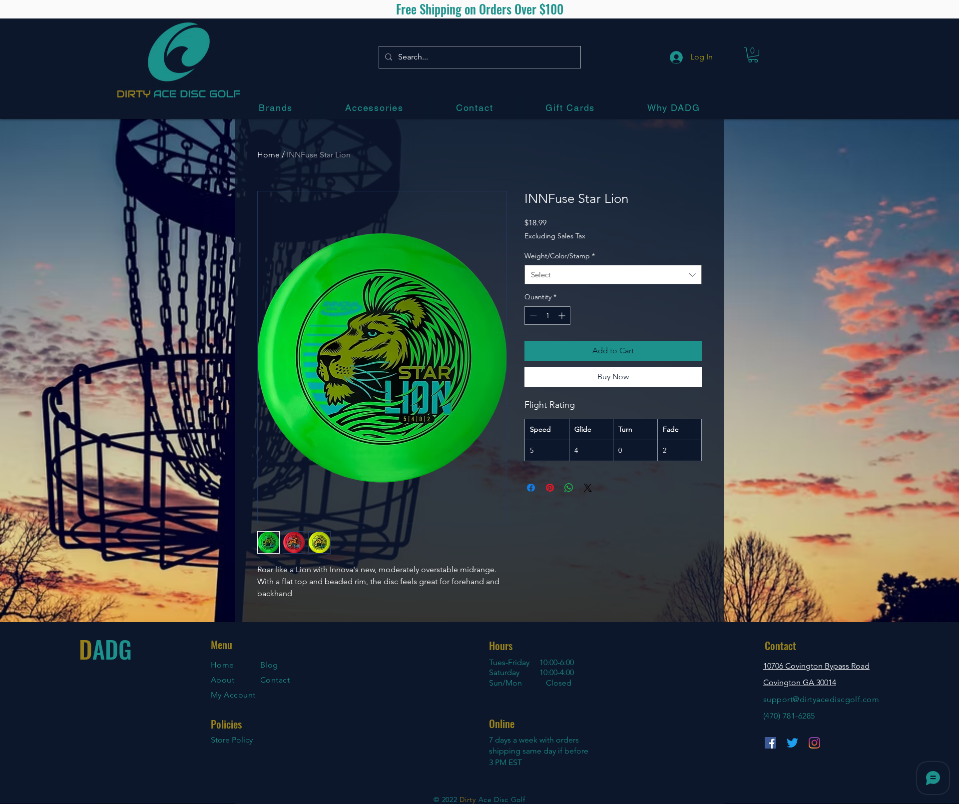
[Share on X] (588, 488)
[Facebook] (770, 743)
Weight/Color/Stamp (559, 255)
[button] (276, 107)
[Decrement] (532, 315)
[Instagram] (814, 743)
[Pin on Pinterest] (550, 488)
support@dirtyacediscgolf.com (821, 699)
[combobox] (613, 274)
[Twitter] (792, 743)
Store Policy (232, 740)
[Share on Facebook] (531, 488)
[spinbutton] (547, 315)
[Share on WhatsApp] (569, 488)
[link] (753, 54)
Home (268, 154)
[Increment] (562, 315)
